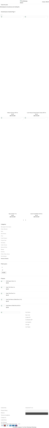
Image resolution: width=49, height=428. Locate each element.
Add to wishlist (22, 18)
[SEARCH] (47, 4)
